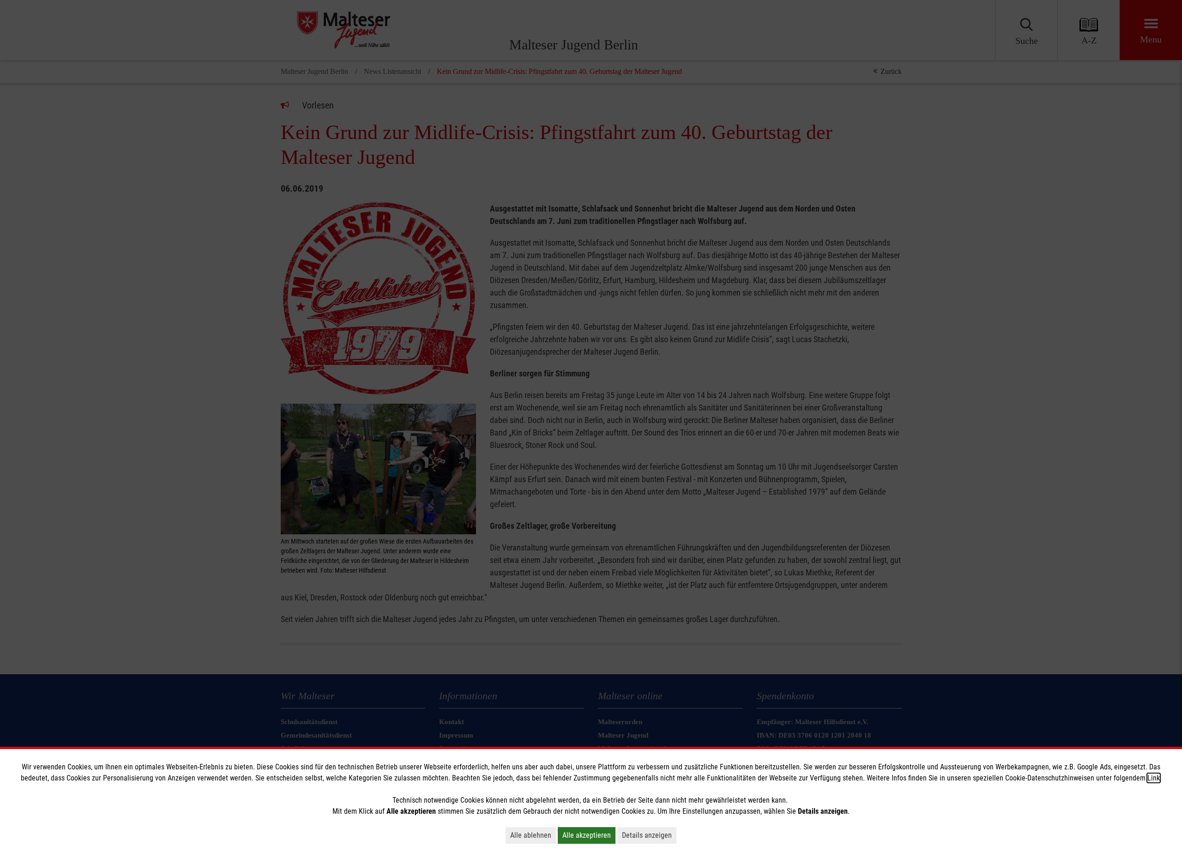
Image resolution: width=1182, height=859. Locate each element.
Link (1153, 778)
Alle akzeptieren (586, 835)
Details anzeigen (647, 835)
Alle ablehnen (530, 835)
